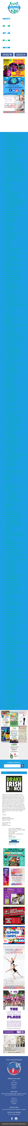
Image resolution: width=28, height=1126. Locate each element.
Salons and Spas (11, 290)
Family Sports (10, 601)
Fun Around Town (8, 217)
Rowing (8, 628)
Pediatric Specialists (12, 372)
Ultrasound (9, 378)
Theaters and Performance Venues (14, 307)
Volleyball (9, 650)
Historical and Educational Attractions (14, 253)
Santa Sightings (11, 692)
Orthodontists (10, 368)
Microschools (10, 160)
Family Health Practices (13, 354)
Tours (7, 312)
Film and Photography (13, 494)
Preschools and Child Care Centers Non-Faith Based (14, 169)
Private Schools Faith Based (15, 172)
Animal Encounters (12, 222)
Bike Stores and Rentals (13, 547)
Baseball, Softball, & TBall (14, 593)
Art (7, 469)
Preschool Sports (11, 626)
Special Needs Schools (13, 180)
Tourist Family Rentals (13, 584)
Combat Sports (10, 599)
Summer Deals (10, 700)
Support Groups (11, 213)
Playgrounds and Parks (13, 275)
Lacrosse (9, 619)
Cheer (8, 597)
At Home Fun (10, 226)
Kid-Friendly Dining (12, 568)
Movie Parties (10, 434)
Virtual (8, 537)
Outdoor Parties (11, 436)
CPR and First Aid (11, 343)
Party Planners (10, 442)
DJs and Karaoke (11, 413)
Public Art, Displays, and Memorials (13, 280)
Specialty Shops (11, 578)
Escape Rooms (10, 238)
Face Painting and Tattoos (14, 417)
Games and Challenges (13, 248)
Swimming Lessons (12, 646)
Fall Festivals (10, 665)
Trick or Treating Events (13, 706)
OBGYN (8, 362)
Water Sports (10, 652)
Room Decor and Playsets (14, 574)
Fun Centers (10, 246)
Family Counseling (11, 349)
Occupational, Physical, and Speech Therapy (14, 365)
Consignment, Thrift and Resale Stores (16, 557)
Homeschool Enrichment (13, 500)
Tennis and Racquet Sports (14, 648)
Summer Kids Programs (13, 533)
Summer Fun (10, 702)
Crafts (8, 481)
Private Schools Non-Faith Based (16, 174)
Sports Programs (8, 589)
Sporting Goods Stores (13, 580)
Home (14, 1080)
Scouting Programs (12, 521)
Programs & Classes (9, 465)
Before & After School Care (14, 141)
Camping (8, 232)
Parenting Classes (11, 514)
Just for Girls (10, 502)
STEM (8, 529)
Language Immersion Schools (15, 156)
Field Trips (9, 240)
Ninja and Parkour (11, 624)
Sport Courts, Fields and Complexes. (13, 297)
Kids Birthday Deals (12, 430)
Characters (9, 403)
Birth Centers (10, 329)
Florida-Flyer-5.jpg (12, 844)
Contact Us (14, 1087)
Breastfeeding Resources (14, 333)
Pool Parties (9, 450)
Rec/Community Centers (13, 285)
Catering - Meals (11, 401)
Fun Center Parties (12, 424)
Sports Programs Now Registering (16, 642)
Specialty (8, 527)
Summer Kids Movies (12, 704)
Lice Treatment (10, 360)
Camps (5, 133)
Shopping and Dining (9, 541)
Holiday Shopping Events (14, 679)
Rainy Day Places (11, 283)
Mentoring (9, 506)
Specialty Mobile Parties (13, 459)
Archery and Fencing (12, 591)
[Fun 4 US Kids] (14, 7)
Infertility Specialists (12, 358)
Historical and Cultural (13, 498)
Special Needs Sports (13, 636)
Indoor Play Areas (11, 259)
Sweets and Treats (12, 582)
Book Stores (10, 549)
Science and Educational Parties (16, 455)
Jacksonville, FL (14, 1100)
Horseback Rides (11, 257)
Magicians (9, 432)
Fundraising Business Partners (15, 201)
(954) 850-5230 (12, 838)
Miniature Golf (10, 267)
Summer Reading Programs (15, 535)
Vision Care (9, 380)
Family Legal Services (13, 197)
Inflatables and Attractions (14, 428)
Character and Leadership (14, 473)
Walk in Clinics (10, 382)
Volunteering (10, 539)
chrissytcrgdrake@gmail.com (15, 839)
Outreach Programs (12, 512)
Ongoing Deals (10, 685)
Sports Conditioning (12, 640)
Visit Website (14, 840)
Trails (7, 314)
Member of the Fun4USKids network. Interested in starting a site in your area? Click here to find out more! (14, 1094)
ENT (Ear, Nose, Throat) (13, 347)
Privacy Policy (14, 1084)
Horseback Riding (11, 617)
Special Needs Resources (14, 211)
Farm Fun (9, 667)
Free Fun (8, 244)
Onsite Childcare (11, 162)
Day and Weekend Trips (13, 234)
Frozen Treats (10, 566)
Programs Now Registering (14, 516)
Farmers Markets (11, 564)
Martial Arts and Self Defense (15, 622)
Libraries (8, 263)
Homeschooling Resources (14, 203)
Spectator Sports (11, 294)
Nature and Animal (12, 510)
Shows (8, 696)
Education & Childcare (10, 139)
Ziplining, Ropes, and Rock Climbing (14, 319)
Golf (7, 607)
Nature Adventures (12, 273)
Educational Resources (13, 147)
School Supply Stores (12, 576)
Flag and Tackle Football (13, 603)
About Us (14, 1086)
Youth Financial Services (13, 215)
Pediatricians (10, 374)
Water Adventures (11, 316)
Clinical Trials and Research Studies (14, 340)
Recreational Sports (12, 288)
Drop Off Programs (12, 145)
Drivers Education (11, 488)
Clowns (8, 405)
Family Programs (11, 492)
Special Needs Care (12, 376)
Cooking (8, 479)
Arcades (8, 224)
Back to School (10, 661)
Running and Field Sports (14, 630)
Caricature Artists (11, 397)
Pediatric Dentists (11, 370)
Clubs (7, 477)
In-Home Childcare (12, 153)
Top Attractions (10, 310)
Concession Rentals (12, 407)
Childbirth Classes (11, 335)
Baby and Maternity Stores (14, 543)
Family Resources (9, 191)
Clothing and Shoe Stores (14, 551)
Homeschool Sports (12, 615)
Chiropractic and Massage (14, 337)
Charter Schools (11, 143)
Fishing (8, 242)
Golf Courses (10, 250)
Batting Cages (10, 228)
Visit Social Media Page (14, 842)
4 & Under (9, 467)
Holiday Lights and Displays (14, 675)
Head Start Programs (12, 149)
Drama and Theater (12, 485)
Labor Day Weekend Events (15, 683)
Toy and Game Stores (13, 586)
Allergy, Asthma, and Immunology (16, 325)
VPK (7, 189)
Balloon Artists (10, 391)
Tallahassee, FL (14, 1101)
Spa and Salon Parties (13, 457)
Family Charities (11, 195)
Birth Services (10, 331)
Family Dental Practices (13, 351)
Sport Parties (10, 461)
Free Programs (10, 496)
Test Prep (9, 182)
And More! (14, 1103)
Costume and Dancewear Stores (16, 560)
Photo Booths (10, 448)
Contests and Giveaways (14, 663)
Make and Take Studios (13, 265)
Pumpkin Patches (11, 690)
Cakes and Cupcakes (12, 395)
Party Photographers (12, 440)
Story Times (9, 531)
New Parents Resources (13, 205)
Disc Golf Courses (11, 236)
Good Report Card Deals (14, 669)
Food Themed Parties (13, 420)
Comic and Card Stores (13, 553)
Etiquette (8, 490)
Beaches (8, 230)
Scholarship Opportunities (14, 178)
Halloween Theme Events (14, 671)
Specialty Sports (11, 638)
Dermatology (10, 345)
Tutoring (8, 184)
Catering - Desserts (12, 399)
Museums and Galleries (13, 271)
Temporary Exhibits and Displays (16, 304)
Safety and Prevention (13, 518)
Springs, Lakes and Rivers (14, 300)
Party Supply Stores (12, 444)
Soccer (8, 634)
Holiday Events (10, 673)
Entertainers (10, 415)
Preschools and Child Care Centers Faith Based (14, 165)
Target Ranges (10, 302)
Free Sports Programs (13, 605)
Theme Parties (10, 463)
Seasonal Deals (11, 694)
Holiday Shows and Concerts (15, 681)
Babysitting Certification (13, 471)
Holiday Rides (10, 677)
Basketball (9, 595)
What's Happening (9, 657)
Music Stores (10, 572)
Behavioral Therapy (12, 327)
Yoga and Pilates (11, 655)
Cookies (8, 409)
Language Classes (12, 504)
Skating (8, 292)
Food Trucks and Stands (13, 422)
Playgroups (9, 209)
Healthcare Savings (12, 356)
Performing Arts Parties (13, 446)
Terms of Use (14, 1082)
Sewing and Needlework (13, 523)
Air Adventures (10, 219)
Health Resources (9, 323)
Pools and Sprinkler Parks (14, 277)
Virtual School (10, 186)
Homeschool (10, 151)
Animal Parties (10, 387)
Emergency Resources (13, 193)
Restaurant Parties (12, 452)
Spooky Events (10, 698)
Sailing (8, 632)
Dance (8, 483)
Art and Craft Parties (12, 389)
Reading (8, 176)
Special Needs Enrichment (14, 525)
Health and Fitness (12, 611)
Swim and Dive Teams (13, 644)
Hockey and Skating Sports (14, 613)
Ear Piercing (9, 562)
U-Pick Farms (10, 708)
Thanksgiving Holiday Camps (15, 137)
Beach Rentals (10, 545)
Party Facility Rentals (12, 438)
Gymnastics (9, 609)
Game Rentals (10, 426)
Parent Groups (10, 207)
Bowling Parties (11, 393)
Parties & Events (8, 384)
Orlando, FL (14, 1098)
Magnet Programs (11, 158)
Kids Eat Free (10, 570)
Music (7, 508)
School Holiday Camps (13, 135)
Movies (8, 269)
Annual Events (10, 659)
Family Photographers (13, 199)
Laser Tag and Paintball (13, 261)
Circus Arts (9, 475)
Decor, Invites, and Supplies (15, 411)
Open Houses (10, 688)
